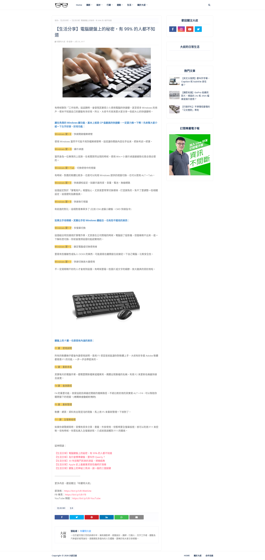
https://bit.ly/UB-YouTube (86, 498)
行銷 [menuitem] (109, 4)
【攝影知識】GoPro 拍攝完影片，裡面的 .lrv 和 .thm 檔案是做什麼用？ (195, 96)
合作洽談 (209, 555)
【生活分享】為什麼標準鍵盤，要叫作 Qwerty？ (80, 457)
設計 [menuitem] (98, 4)
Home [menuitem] (79, 4)
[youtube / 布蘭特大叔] (189, 29)
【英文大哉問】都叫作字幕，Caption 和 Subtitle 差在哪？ (195, 82)
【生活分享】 (64, 20)
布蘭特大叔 (60, 41)
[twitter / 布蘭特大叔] (198, 29)
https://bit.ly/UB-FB (75, 494)
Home (187, 555)
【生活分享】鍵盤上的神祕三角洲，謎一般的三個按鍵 (83, 468)
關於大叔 (198, 555)
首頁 (56, 20)
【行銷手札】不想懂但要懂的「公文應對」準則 (195, 108)
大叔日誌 (73, 555)
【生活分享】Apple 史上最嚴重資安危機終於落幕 (80, 464)
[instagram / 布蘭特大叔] (181, 29)
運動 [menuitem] (119, 4)
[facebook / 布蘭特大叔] (172, 29)
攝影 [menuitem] (88, 4)
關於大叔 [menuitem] (141, 4)
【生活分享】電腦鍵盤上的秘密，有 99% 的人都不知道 (83, 453)
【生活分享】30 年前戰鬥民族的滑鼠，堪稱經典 (80, 460)
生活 (71, 508)
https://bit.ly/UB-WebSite (77, 490)
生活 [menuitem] (129, 4)
